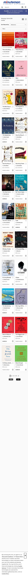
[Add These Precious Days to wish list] (26, 57)
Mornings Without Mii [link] (20, 306)
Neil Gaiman (6, 194)
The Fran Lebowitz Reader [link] (7, 220)
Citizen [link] (17, 277)
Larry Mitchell (19, 336)
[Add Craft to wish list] (26, 227)
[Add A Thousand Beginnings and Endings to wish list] (26, 256)
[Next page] (19, 376)
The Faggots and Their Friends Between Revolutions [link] (20, 334)
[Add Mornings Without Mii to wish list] (26, 313)
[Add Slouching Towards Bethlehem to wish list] (26, 170)
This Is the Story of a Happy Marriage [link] (7, 49)
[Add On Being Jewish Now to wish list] (13, 370)
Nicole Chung (6, 279)
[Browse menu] (25, 7)
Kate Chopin (6, 137)
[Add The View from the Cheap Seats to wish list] (13, 199)
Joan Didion (19, 165)
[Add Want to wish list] (26, 85)
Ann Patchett (6, 51)
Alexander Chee (7, 336)
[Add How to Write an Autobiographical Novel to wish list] (13, 341)
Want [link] (17, 78)
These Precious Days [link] (20, 49)
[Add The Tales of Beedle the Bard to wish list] (13, 85)
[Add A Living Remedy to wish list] (13, 284)
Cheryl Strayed (20, 364)
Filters (3, 29)
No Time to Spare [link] (20, 192)
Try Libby (6, 11)
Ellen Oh (18, 251)
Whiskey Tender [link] (7, 249)
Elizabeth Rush (7, 308)
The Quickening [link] (7, 306)
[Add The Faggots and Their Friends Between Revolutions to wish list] (26, 341)
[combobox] (10, 7)
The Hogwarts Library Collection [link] (20, 106)
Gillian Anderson (20, 80)
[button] (23, 19)
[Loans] (22, 7)
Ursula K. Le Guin (20, 194)
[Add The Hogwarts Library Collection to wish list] (26, 114)
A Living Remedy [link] (7, 277)
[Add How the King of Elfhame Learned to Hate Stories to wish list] (26, 142)
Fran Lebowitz (7, 222)
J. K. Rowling (6, 80)
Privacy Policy (19, 556)
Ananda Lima (19, 222)
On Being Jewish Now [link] (7, 363)
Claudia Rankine (20, 279)
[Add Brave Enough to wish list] (26, 370)
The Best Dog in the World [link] (7, 106)
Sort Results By (5, 24)
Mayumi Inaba (20, 308)
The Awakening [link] (6, 135)
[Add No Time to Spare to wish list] (26, 199)
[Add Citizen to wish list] (26, 284)
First (11, 379)
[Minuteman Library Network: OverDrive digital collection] (14, 3)
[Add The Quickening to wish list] (13, 313)
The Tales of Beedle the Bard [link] (7, 78)
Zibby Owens (6, 364)
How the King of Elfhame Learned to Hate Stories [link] (20, 135)
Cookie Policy (5, 573)
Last (18, 379)
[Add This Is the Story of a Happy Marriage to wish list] (13, 57)
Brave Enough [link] (19, 363)
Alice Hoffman (7, 108)
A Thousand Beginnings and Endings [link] (20, 249)
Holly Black (19, 137)
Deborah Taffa (7, 251)
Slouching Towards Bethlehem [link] (20, 163)
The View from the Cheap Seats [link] (7, 192)
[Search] (2, 7)
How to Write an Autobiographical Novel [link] (7, 334)
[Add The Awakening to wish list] (13, 142)
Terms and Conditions (7, 556)
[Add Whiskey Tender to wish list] (13, 256)
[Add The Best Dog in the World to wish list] (13, 114)
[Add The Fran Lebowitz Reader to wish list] (13, 227)
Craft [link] (17, 220)
